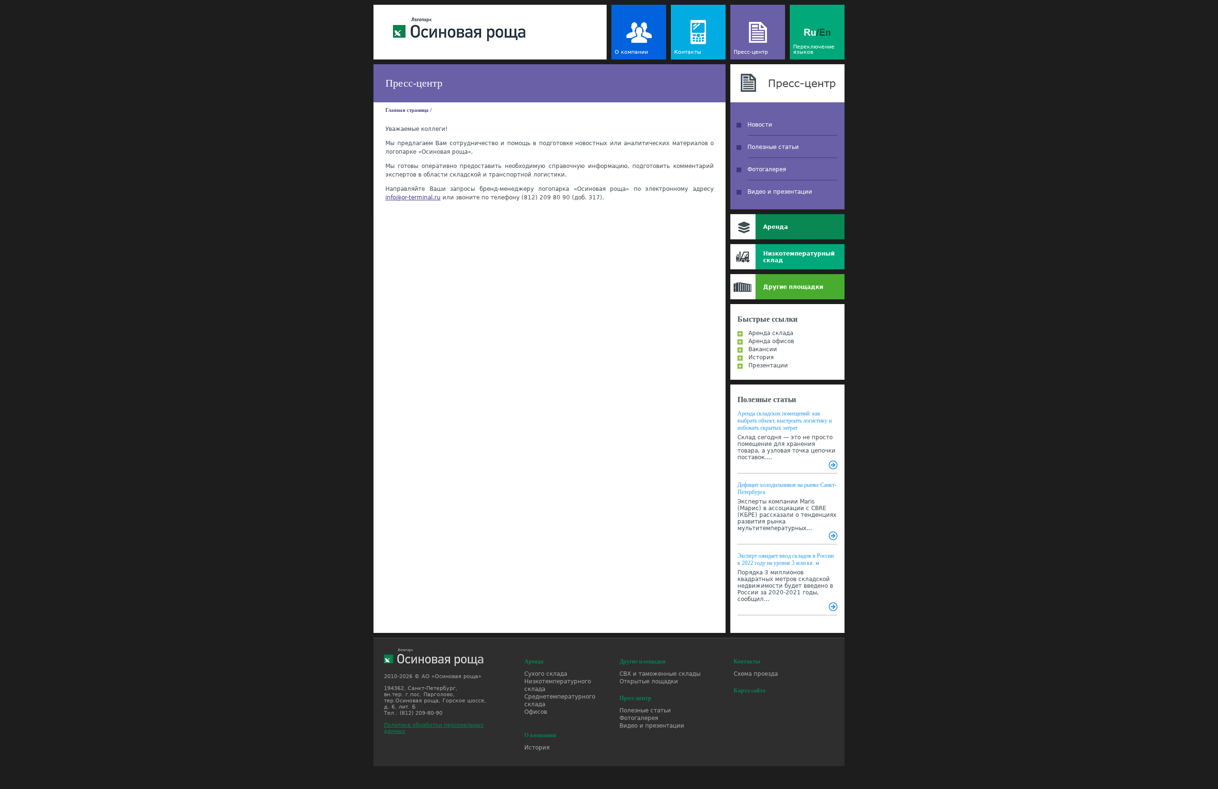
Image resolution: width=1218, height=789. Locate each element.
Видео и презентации (779, 191)
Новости (759, 124)
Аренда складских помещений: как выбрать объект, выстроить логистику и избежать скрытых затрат (784, 420)
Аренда (775, 227)
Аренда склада (770, 333)
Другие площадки (793, 287)
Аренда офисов (771, 341)
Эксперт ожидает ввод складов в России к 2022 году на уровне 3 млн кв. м (785, 559)
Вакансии (762, 349)
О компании (631, 52)
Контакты (687, 52)
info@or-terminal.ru (413, 197)
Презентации (768, 365)
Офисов (535, 712)
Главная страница (407, 110)
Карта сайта (750, 690)
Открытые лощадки (648, 681)
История (761, 357)
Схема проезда (756, 674)
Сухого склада (545, 674)
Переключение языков (814, 49)
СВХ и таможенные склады (659, 674)
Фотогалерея (766, 169)
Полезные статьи (773, 147)
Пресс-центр (751, 52)
